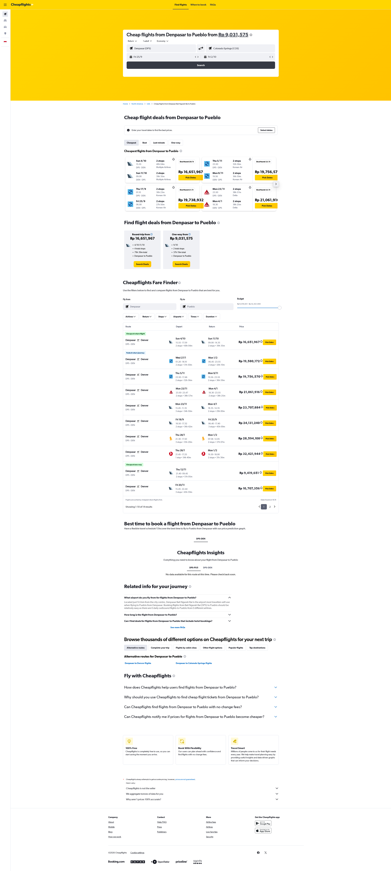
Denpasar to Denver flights (138, 663)
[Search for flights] (5, 14)
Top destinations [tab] (257, 647)
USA (148, 104)
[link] (142, 264)
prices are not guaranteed (185, 779)
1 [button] (263, 506)
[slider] (279, 308)
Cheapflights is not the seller (140, 788)
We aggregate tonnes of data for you (144, 793)
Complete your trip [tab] (160, 647)
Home (125, 104)
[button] (5, 4)
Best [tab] (145, 142)
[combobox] (133, 41)
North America (137, 104)
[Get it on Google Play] (263, 823)
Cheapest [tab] (131, 142)
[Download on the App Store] (263, 830)
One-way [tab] (175, 142)
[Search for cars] (5, 27)
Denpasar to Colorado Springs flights (194, 663)
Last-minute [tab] (159, 142)
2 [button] (270, 506)
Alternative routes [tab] (135, 647)
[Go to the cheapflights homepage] (22, 4)
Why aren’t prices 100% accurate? (143, 799)
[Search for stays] (5, 20)
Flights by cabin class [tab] (186, 647)
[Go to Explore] (5, 33)
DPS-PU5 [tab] (193, 567)
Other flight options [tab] (212, 647)
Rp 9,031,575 (233, 34)
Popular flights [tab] (236, 647)
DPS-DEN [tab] (200, 538)
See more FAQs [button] (177, 627)
